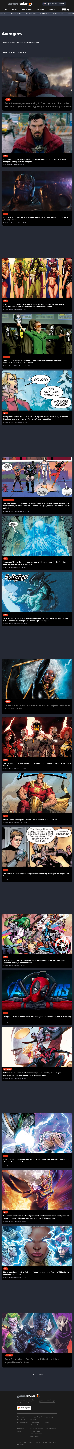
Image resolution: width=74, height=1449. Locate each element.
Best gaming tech (58, 13)
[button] (62, 4)
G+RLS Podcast (44, 13)
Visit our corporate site (47, 1402)
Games (14, 9)
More (51, 9)
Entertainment (26, 9)
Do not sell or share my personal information (36, 1434)
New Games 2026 (31, 13)
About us (20, 1428)
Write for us (21, 1431)
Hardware (40, 9)
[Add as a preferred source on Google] (24, 1408)
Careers (46, 1422)
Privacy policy (48, 1417)
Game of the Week (16, 13)
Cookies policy (22, 1422)
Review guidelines (50, 1428)
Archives (40, 1375)
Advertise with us (36, 1428)
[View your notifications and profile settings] (56, 4)
